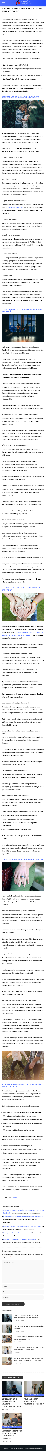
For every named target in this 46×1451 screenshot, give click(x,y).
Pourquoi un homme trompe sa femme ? (17, 1233)
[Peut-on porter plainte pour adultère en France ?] (7, 1329)
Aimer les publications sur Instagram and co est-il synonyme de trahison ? (28, 1359)
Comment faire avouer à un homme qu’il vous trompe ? (23, 1217)
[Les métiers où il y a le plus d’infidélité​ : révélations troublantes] (7, 1350)
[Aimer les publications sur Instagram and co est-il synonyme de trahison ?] (7, 1361)
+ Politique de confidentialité (33, 1448)
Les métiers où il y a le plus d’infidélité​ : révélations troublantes (29, 1348)
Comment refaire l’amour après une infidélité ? (20, 1239)
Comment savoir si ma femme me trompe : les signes (22, 1226)
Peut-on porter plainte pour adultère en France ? (34, 1401)
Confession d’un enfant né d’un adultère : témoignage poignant (26, 1316)
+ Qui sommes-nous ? (17, 1448)
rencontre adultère (16, 207)
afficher (15, 1198)
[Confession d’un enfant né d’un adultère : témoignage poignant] (7, 1318)
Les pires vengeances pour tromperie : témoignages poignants (28, 1338)
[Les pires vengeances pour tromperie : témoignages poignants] (7, 1339)
